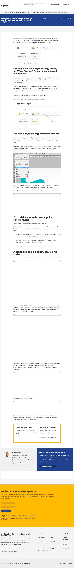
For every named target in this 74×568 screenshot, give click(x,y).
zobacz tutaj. (20, 548)
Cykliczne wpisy (25, 12)
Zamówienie (53, 541)
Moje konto (53, 545)
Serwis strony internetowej (41, 545)
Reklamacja (66, 548)
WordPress (4, 12)
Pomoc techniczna (49, 12)
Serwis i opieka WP (40, 12)
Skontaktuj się (66, 4)
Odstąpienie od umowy (66, 543)
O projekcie (60, 12)
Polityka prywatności (66, 538)
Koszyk (52, 537)
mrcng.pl (19, 462)
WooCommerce (11, 12)
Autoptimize (27, 257)
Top (61, 18)
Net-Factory (22, 464)
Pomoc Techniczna (43, 550)
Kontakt (66, 12)
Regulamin (65, 534)
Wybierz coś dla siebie (47, 466)
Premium (33, 12)
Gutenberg (18, 12)
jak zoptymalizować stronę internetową (44, 38)
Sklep (56, 12)
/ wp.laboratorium (55, 4)
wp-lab (12, 563)
